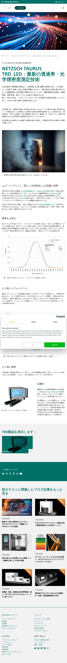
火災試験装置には (29, 191)
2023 (6, 56)
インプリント (6, 642)
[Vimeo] (38, 648)
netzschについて (9, 615)
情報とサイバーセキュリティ (12, 651)
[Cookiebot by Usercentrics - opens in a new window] (57, 317)
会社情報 (5, 636)
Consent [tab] (11, 322)
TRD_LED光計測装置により (45, 204)
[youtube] (35, 648)
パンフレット (39, 621)
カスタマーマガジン (41, 630)
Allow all (54, 345)
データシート (39, 623)
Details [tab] (33, 322)
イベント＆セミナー (9, 619)
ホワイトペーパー (40, 626)
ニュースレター (39, 642)
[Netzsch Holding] (3, 2)
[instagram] (48, 648)
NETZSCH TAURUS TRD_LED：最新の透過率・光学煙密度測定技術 (34, 56)
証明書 (4, 623)
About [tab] (55, 322)
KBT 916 (55, 193)
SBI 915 (26, 196)
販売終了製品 (39, 628)
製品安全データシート (10, 626)
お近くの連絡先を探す (42, 640)
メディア (38, 615)
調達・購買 (38, 644)
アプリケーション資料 (42, 619)
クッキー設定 (6, 644)
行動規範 (5, 649)
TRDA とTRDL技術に (44, 191)
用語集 (4, 621)
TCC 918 (24, 198)
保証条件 (5, 647)
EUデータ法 (6, 654)
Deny (33, 345)
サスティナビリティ (9, 628)
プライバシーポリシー (10, 640)
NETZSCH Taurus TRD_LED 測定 (51, 392)
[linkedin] (42, 648)
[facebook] (45, 648)
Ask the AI (21, 8)
